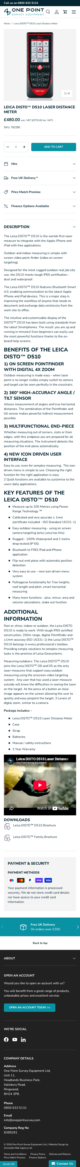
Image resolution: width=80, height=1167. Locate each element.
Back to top (40, 943)
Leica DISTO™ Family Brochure (35, 837)
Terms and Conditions (15, 1154)
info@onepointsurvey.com (22, 1120)
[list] (40, 65)
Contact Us (64, 1163)
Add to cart (53, 147)
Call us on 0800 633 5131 (21, 3)
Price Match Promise (14, 1157)
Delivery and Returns (60, 1154)
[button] (65, 12)
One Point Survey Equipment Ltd (29, 1144)
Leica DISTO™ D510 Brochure (34, 825)
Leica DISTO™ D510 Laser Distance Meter (35, 23)
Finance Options (37, 1157)
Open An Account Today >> (29, 1007)
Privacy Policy (37, 1154)
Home (7, 23)
